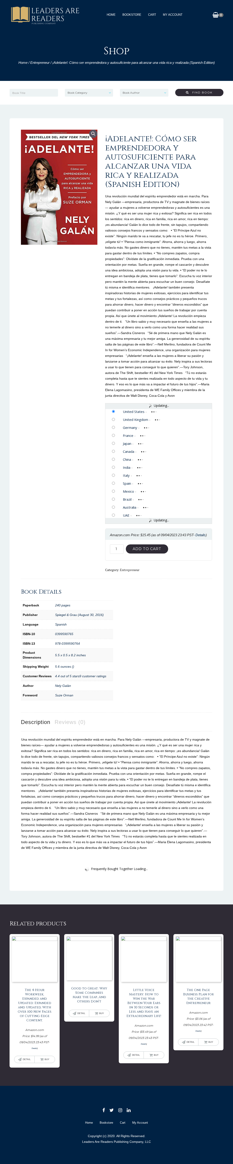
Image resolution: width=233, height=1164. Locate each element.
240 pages (62, 605)
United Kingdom (135, 419)
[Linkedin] (129, 1110)
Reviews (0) (70, 722)
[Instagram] (120, 1110)
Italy (126, 475)
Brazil (127, 499)
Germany (130, 427)
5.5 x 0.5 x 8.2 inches (70, 655)
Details (200, 535)
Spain (127, 483)
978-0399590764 (67, 643)
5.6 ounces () (64, 666)
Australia (129, 507)
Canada (128, 451)
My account (172, 14)
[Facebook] (103, 1110)
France (128, 435)
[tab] (35, 722)
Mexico (128, 491)
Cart (152, 14)
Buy (47, 1059)
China (127, 459)
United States (133, 411)
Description (35, 722)
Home (111, 14)
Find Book (201, 92)
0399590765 (64, 634)
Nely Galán (63, 686)
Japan (127, 443)
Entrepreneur (40, 62)
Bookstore (131, 14)
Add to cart (147, 549)
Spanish (61, 624)
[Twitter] (111, 1110)
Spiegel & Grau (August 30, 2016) (79, 615)
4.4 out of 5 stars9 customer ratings (80, 676)
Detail (27, 1059)
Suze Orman (64, 695)
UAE (126, 515)
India (126, 467)
